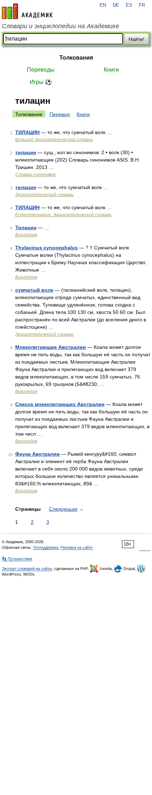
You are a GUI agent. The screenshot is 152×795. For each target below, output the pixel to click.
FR (142, 5)
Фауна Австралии (37, 454)
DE (116, 5)
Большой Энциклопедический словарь (54, 139)
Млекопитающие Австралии (50, 347)
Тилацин (25, 227)
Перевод (59, 114)
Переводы (40, 70)
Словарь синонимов (35, 174)
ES (129, 5)
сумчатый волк (34, 290)
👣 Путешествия (17, 559)
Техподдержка (45, 547)
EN (103, 5)
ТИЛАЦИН (27, 132)
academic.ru (27, 11)
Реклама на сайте (76, 547)
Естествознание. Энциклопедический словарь (63, 214)
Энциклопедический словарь (44, 194)
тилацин (25, 152)
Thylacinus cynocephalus (46, 247)
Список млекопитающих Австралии (60, 404)
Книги (111, 70)
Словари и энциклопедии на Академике (60, 26)
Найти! (136, 39)
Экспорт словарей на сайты (27, 568)
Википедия (26, 234)
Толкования (76, 58)
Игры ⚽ (41, 82)
